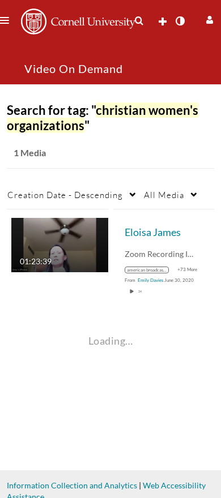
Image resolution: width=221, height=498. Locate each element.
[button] (208, 18)
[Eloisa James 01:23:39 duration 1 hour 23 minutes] (59, 244)
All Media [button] (164, 195)
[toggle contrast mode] (179, 21)
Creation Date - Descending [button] (65, 195)
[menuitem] (139, 21)
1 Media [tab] (30, 152)
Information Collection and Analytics (72, 485)
